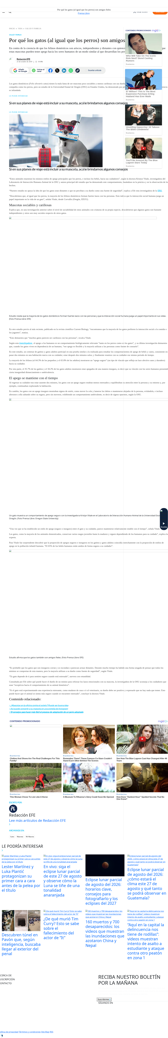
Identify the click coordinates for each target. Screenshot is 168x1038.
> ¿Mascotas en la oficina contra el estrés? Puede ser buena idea (38, 705)
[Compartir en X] (57, 70)
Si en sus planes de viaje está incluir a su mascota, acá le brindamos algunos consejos (68, 103)
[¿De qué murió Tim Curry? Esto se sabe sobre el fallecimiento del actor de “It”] (63, 912)
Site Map (45, 1032)
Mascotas (20, 837)
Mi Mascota (30, 837)
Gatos (12, 837)
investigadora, (26, 343)
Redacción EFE (23, 59)
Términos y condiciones (30, 1032)
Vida (20, 29)
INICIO (12, 29)
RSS (51, 1032)
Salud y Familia (33, 29)
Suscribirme (103, 999)
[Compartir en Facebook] (50, 70)
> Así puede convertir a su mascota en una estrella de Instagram (38, 708)
